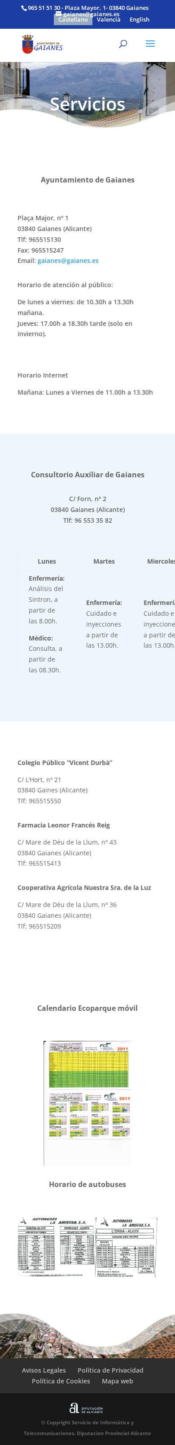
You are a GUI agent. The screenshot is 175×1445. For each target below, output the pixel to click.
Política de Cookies (61, 1381)
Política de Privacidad (111, 1370)
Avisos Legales (44, 1370)
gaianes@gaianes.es (68, 260)
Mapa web (117, 1381)
